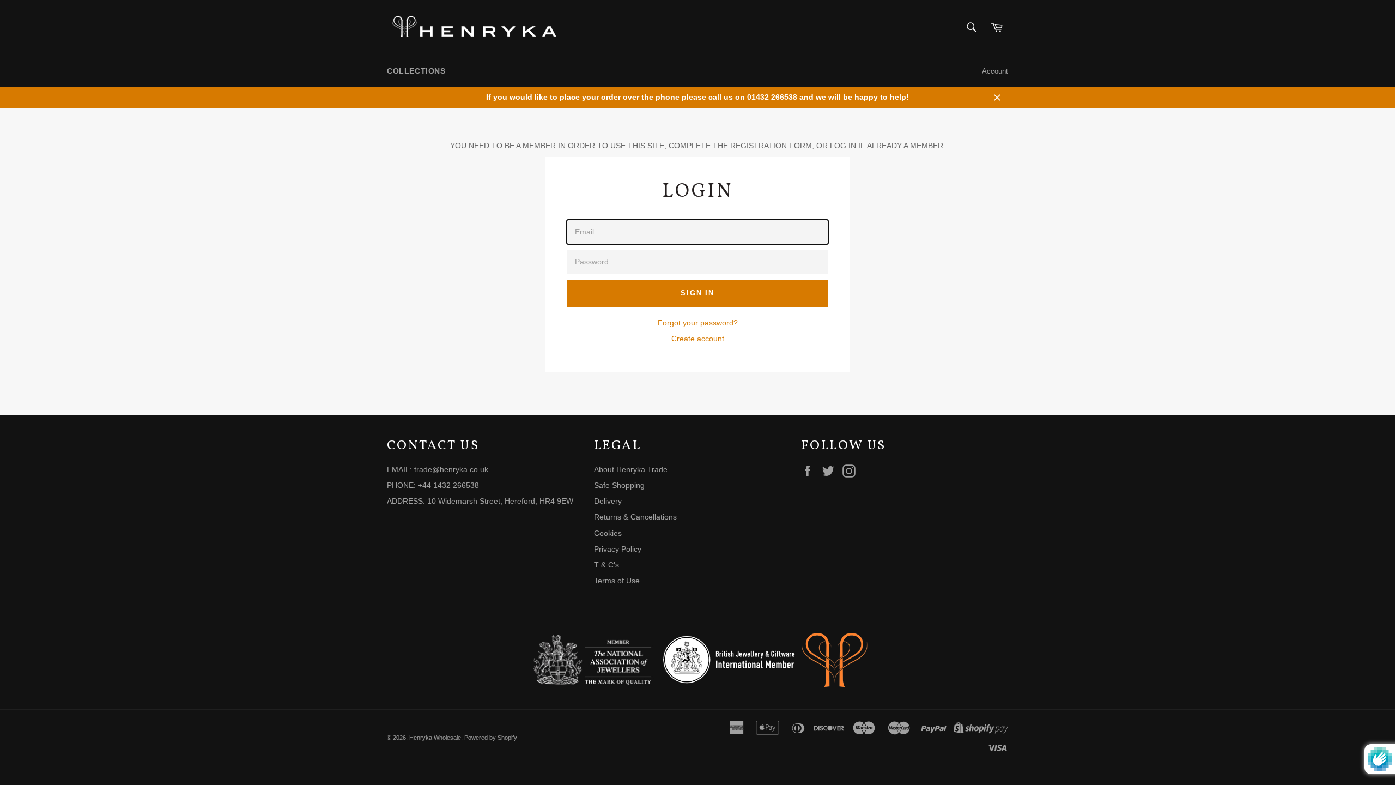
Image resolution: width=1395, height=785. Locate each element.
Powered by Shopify (490, 737)
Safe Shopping (619, 485)
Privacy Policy (617, 549)
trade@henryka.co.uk (451, 469)
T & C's (606, 564)
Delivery (608, 501)
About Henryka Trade (631, 469)
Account (995, 71)
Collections (416, 71)
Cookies (608, 533)
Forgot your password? (698, 322)
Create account (697, 338)
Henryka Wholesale (435, 737)
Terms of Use (617, 580)
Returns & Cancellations (635, 516)
